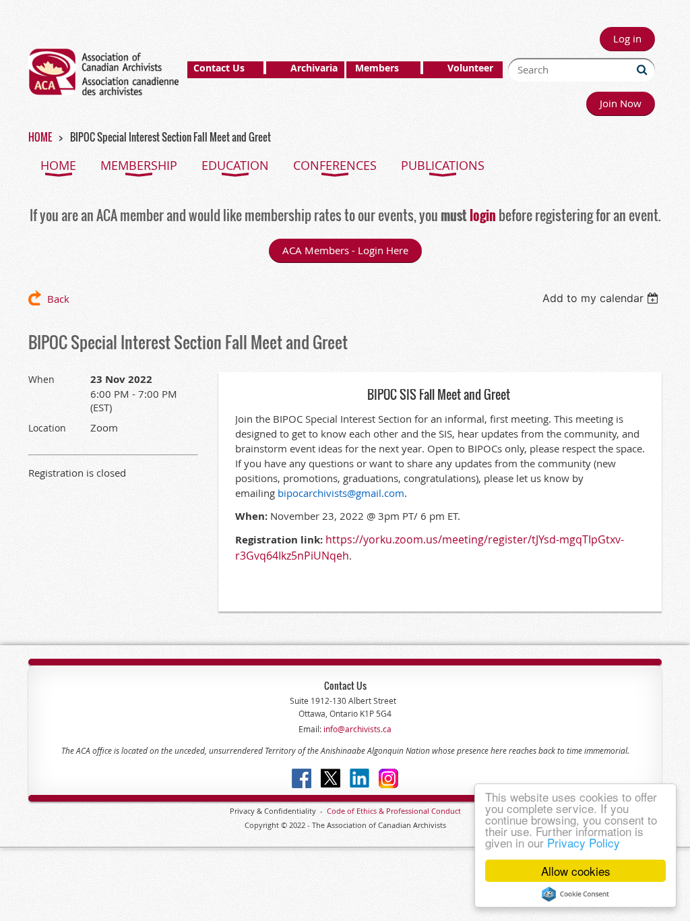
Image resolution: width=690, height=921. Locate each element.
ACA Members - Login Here (345, 250)
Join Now (620, 103)
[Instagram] (388, 778)
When (41, 379)
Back (58, 298)
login (483, 215)
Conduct (445, 811)
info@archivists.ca (356, 728)
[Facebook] (301, 778)
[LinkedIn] (359, 778)
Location (47, 427)
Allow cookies (575, 870)
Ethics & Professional (392, 811)
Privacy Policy (583, 842)
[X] (330, 778)
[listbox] (602, 298)
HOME (40, 136)
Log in (627, 38)
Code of (341, 811)
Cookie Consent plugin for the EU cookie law (575, 894)
